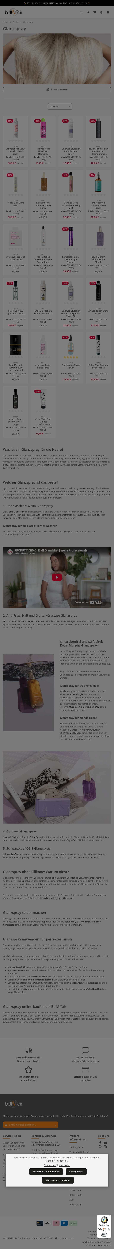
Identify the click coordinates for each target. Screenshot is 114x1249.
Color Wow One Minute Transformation (43, 422)
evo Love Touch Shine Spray (43, 366)
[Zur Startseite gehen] (13, 12)
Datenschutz (75, 1195)
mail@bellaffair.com (88, 1061)
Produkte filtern (59, 89)
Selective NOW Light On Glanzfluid (15, 312)
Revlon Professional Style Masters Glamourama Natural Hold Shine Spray (98, 151)
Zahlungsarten (76, 1147)
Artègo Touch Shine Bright (98, 312)
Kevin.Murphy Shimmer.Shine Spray (43, 205)
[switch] (104, 1235)
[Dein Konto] (101, 12)
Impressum (75, 1190)
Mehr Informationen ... (57, 1160)
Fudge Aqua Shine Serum (71, 366)
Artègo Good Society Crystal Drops (15, 422)
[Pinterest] (100, 1147)
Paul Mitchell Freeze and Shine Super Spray (43, 259)
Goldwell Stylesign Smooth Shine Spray (71, 151)
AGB (71, 1199)
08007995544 (87, 1057)
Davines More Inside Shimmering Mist (70, 205)
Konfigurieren (76, 1171)
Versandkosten (94, 1238)
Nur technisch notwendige (46, 1171)
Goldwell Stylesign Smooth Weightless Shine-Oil (71, 313)
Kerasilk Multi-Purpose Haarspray (56, 898)
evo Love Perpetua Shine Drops (15, 258)
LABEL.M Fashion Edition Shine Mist (43, 312)
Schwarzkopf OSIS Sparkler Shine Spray (22, 854)
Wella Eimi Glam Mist (16, 204)
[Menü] (82, 12)
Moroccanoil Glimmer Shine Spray (98, 205)
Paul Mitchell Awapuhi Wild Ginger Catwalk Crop (15, 368)
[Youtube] (105, 1143)
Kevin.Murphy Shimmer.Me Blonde (98, 259)
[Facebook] (100, 1143)
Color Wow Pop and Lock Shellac (98, 366)
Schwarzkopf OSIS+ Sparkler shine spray (15, 151)
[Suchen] (88, 12)
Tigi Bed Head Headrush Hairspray (43, 151)
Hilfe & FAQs (75, 1204)
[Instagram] (105, 1147)
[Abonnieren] (55, 1125)
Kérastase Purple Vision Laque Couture (70, 259)
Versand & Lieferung (79, 1152)
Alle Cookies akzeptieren (57, 1180)
